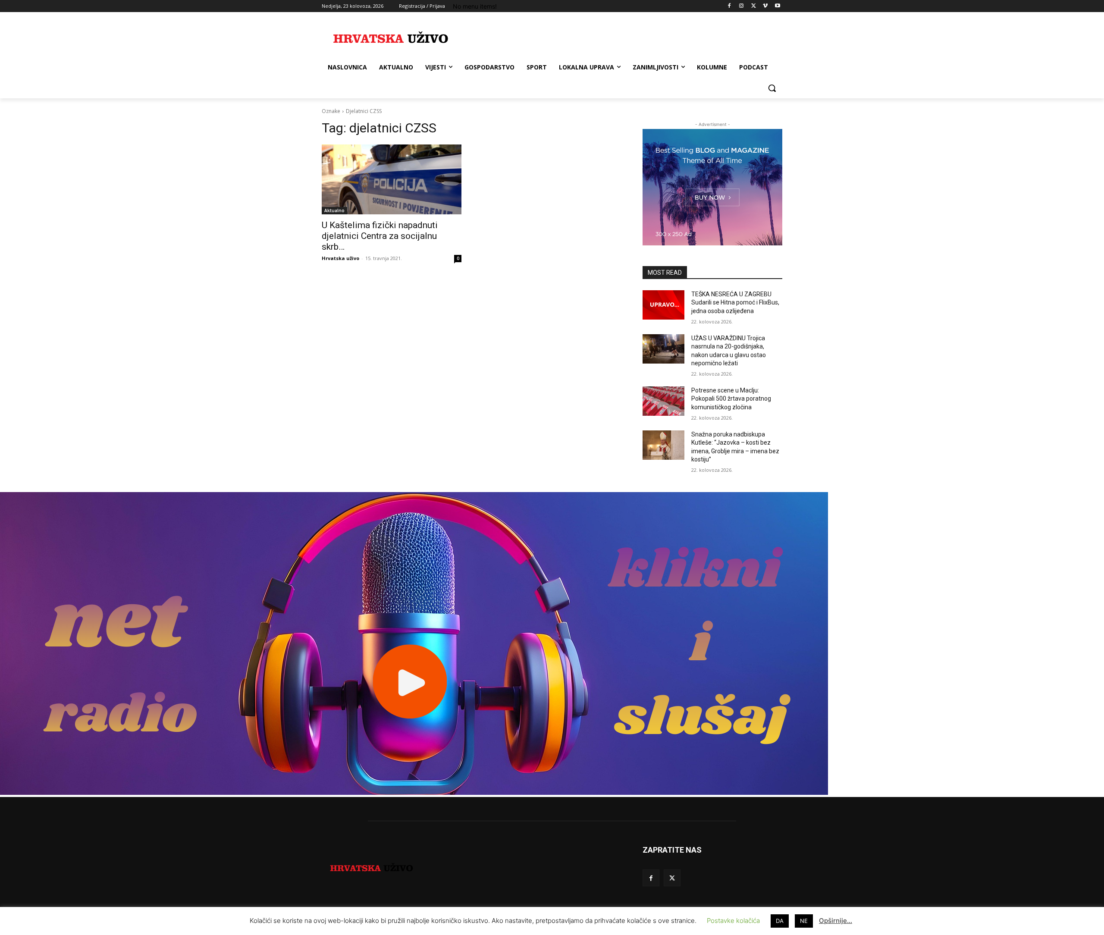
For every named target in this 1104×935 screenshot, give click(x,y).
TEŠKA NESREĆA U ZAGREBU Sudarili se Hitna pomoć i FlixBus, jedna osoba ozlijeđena (735, 302)
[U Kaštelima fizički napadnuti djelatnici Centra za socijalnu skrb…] (391, 179)
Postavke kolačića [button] (733, 920)
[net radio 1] (414, 792)
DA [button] (780, 920)
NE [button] (804, 920)
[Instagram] (741, 6)
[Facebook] (729, 6)
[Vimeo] (765, 6)
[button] (772, 88)
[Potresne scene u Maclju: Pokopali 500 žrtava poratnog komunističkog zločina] (663, 401)
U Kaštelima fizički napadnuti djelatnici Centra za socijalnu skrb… (380, 236)
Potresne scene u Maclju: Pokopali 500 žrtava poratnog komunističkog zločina (731, 399)
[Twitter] (754, 6)
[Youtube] (777, 6)
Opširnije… (835, 920)
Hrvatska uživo (340, 258)
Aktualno (334, 210)
